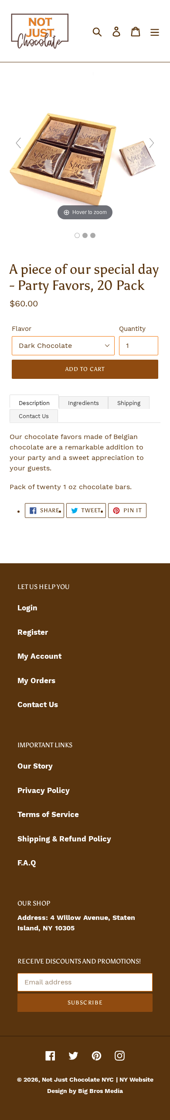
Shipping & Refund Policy (64, 838)
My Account (39, 656)
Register (32, 632)
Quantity (132, 329)
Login (27, 607)
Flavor (21, 329)
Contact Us (34, 416)
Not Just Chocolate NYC (78, 1079)
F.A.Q (26, 862)
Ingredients (83, 403)
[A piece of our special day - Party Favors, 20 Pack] (77, 235)
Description (34, 403)
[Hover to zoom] (85, 146)
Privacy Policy (43, 790)
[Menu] (154, 31)
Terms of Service (48, 814)
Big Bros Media (100, 1090)
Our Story (35, 766)
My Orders (36, 680)
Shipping (128, 403)
